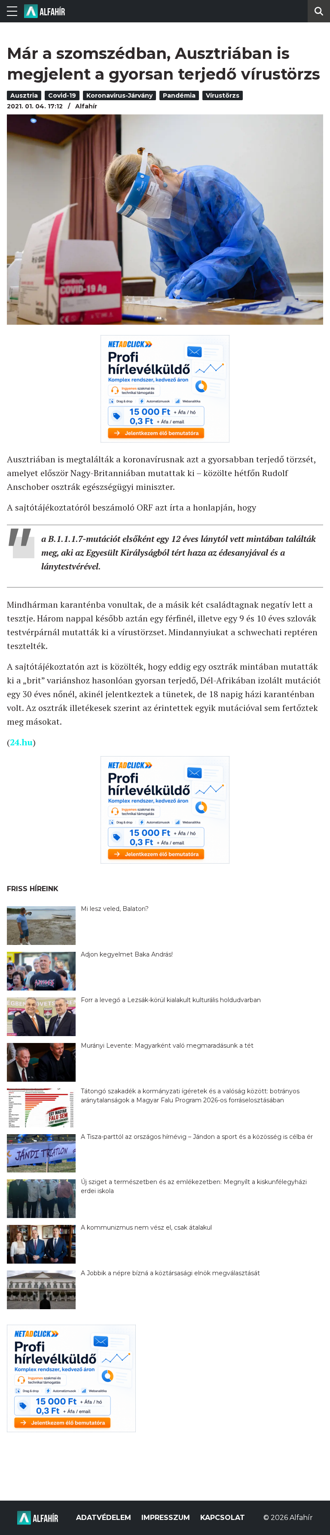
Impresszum (165, 1517)
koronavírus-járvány (119, 95)
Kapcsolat (222, 1517)
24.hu (21, 742)
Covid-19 (62, 95)
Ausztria (24, 95)
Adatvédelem (103, 1517)
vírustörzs (222, 95)
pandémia (179, 95)
